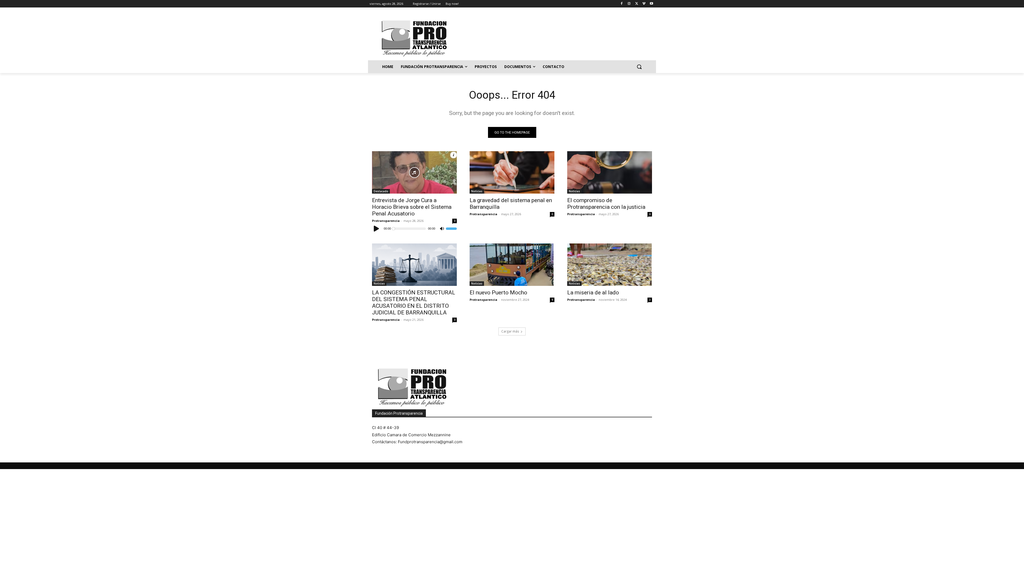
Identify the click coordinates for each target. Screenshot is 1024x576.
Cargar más (510, 331)
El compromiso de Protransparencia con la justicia (606, 203)
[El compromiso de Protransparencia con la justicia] (609, 172)
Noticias (476, 191)
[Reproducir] (376, 228)
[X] (637, 4)
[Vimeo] (644, 4)
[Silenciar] (441, 228)
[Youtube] (651, 4)
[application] (414, 228)
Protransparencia (386, 221)
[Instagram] (629, 4)
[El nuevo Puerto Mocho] (512, 264)
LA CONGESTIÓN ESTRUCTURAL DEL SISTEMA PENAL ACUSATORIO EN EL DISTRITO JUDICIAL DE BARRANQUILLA (413, 302)
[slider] (451, 228)
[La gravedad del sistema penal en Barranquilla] (512, 172)
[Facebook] (622, 4)
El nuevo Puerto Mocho (498, 292)
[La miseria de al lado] (609, 264)
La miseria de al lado (593, 292)
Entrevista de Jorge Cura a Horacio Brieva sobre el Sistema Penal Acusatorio (411, 207)
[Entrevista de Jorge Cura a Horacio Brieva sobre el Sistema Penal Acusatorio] (414, 172)
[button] (639, 66)
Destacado (381, 191)
